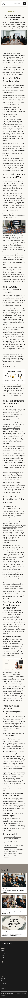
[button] (24, 3)
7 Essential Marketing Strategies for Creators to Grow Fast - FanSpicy (13, 855)
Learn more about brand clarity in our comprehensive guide (13, 114)
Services (3, 983)
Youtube (3, 958)
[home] (3, 4)
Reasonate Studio (8, 676)
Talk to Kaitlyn (16, 3)
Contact (3, 988)
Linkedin (3, 955)
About (3, 981)
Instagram (4, 953)
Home (3, 978)
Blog (2, 986)
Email (2, 950)
